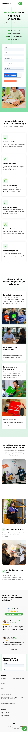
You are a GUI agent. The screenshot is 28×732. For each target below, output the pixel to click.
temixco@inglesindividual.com (8, 703)
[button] (25, 3)
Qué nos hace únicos (6, 681)
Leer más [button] (5, 631)
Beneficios (3, 678)
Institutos (3, 688)
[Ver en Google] (4, 621)
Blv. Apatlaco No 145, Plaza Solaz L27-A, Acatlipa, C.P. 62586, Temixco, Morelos (12, 698)
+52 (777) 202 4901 (5, 701)
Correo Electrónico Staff (18, 678)
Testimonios (4, 686)
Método (3, 683)
